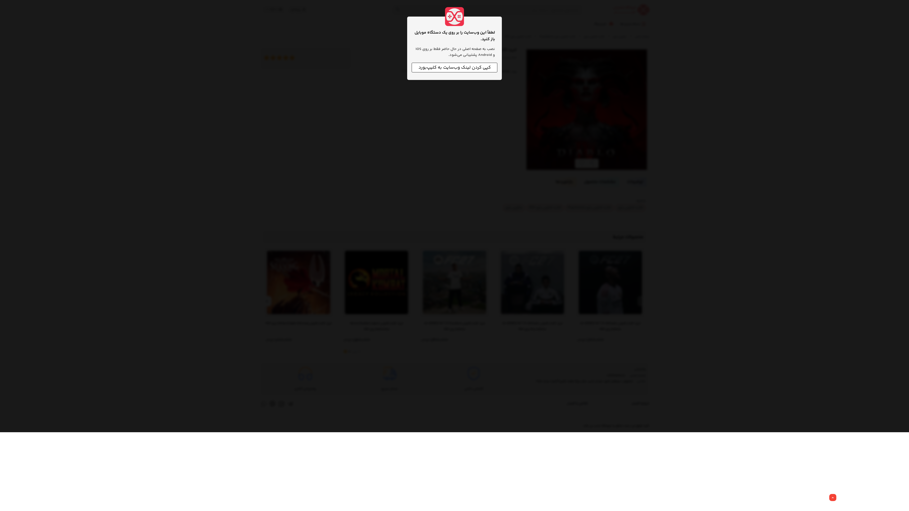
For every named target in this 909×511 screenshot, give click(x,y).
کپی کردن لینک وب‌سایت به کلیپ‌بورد (455, 67)
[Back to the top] (833, 497)
